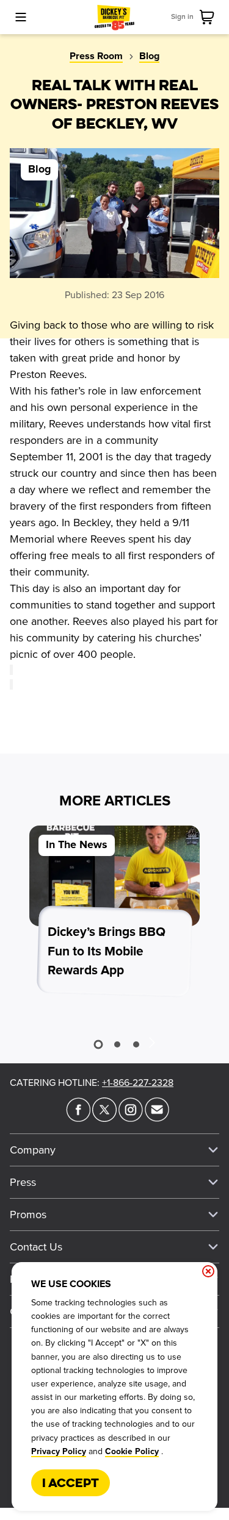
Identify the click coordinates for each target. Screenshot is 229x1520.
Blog (149, 56)
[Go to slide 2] (117, 1044)
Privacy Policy (58, 1451)
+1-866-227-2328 (137, 1083)
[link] (209, 17)
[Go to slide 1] (98, 1044)
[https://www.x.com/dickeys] (104, 1118)
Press (23, 1182)
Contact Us (36, 1247)
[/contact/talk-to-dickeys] (157, 1118)
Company (33, 1150)
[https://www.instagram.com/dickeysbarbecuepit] (130, 1118)
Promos (28, 1214)
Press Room (96, 56)
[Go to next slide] (151, 1042)
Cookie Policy (132, 1451)
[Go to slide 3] (136, 1044)
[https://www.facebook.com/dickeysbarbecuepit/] (78, 1118)
